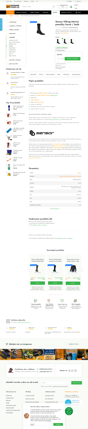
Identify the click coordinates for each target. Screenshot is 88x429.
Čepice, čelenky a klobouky (14, 42)
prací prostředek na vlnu (56, 119)
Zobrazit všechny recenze (24, 322)
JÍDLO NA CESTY (13, 64)
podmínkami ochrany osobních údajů (60, 386)
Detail (37, 283)
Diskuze (58, 74)
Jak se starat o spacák (49, 395)
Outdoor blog (9, 1)
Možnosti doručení (61, 50)
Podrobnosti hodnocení (73, 27)
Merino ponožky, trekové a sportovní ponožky (70, 176)
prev (29, 269)
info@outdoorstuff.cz (45, 369)
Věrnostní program (18, 1)
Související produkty (76, 74)
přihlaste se (35, 225)
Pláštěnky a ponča (12, 44)
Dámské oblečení (12, 50)
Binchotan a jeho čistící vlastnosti (32, 402)
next (81, 269)
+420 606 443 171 (63, 6)
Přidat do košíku (72, 58)
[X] (72, 371)
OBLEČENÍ (12, 37)
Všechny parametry (54, 208)
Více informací (47, 420)
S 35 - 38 (36, 272)
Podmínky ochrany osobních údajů (13, 410)
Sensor (60, 68)
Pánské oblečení (12, 48)
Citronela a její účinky (30, 395)
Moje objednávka (9, 412)
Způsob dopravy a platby (11, 405)
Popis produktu (33, 74)
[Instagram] (75, 371)
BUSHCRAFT (12, 33)
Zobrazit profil (74, 344)
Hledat (53, 6)
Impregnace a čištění (13, 40)
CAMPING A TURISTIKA (15, 26)
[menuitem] (10, 12)
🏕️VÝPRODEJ (12, 22)
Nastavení (32, 424)
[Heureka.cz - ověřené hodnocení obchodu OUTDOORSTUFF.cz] (73, 402)
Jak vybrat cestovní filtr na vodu (51, 402)
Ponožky (11, 46)
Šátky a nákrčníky (12, 55)
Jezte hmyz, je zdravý (30, 398)
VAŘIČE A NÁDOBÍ (14, 30)
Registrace (79, 1)
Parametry (41, 74)
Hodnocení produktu (50, 74)
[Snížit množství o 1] (59, 59)
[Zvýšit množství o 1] (63, 59)
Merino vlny (54, 95)
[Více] (78, 12)
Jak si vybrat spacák (49, 398)
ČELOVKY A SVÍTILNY (15, 60)
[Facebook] (69, 371)
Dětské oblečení (12, 51)
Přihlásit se (76, 382)
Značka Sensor (66, 74)
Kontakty (32, 1)
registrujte (44, 225)
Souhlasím (58, 424)
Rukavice (10, 53)
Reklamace (26, 1)
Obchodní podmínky (10, 407)
